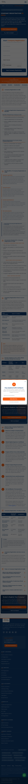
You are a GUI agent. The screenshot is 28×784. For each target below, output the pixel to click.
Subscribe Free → (14, 399)
